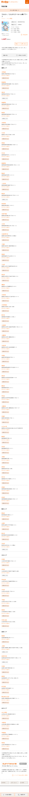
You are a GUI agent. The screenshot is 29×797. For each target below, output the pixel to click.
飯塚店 (3, 436)
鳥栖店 (3, 635)
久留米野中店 (5, 234)
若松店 (3, 375)
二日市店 (4, 183)
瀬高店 (3, 284)
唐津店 (3, 676)
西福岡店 (4, 82)
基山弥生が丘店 (5, 696)
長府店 (3, 742)
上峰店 (3, 646)
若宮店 (3, 467)
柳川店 (3, 315)
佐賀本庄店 (4, 656)
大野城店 (4, 72)
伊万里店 (4, 686)
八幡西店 (4, 335)
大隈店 (3, 456)
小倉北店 (4, 345)
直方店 (3, 477)
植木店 (3, 533)
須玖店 (3, 92)
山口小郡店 (4, 712)
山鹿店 (3, 523)
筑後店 (3, 254)
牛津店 (3, 666)
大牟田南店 (4, 305)
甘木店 (3, 153)
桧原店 (3, 112)
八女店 (3, 264)
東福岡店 (4, 102)
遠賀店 (3, 365)
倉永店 (3, 274)
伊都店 (3, 487)
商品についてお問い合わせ (21, 43)
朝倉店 (3, 173)
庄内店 (3, 446)
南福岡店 (4, 163)
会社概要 (22, 782)
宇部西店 (4, 732)
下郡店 (3, 599)
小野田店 (4, 722)
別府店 (3, 610)
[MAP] (3, 75)
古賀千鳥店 (4, 213)
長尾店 (3, 143)
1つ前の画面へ (8, 794)
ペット (3, 18)
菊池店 (3, 513)
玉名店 (3, 543)
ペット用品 (9, 18)
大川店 (3, 132)
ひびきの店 (4, 426)
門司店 (3, 396)
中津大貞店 (4, 620)
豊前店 (3, 386)
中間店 (3, 355)
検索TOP (22, 794)
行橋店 (3, 416)
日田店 (3, 569)
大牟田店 (4, 294)
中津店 (3, 559)
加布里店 (4, 203)
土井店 (3, 224)
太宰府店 (4, 122)
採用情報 (3, 782)
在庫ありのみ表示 (22, 55)
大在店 (3, 589)
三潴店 (3, 244)
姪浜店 (3, 193)
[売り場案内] (6, 75)
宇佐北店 (4, 579)
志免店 (3, 497)
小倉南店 (4, 325)
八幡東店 (4, 406)
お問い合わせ (14, 782)
